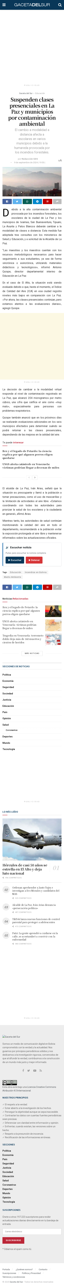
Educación (40, 93)
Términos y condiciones (13, 1277)
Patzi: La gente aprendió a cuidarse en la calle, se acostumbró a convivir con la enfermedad (35, 936)
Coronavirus (12, 730)
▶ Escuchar (14, 560)
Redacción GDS (30, 159)
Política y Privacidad (31, 1273)
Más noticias (32, 653)
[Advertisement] (32, 45)
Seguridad (8, 687)
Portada (6, 1269)
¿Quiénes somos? (24, 1269)
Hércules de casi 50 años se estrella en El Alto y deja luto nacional (24, 869)
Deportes (7, 736)
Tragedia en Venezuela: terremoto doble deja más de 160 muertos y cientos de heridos (22, 639)
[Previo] (29, 477)
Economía (7, 681)
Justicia (6, 699)
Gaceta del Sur (25, 93)
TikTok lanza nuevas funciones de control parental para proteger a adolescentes (36, 920)
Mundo (6, 743)
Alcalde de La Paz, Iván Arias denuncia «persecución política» (34, 906)
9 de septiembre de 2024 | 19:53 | (29, 162)
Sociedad (7, 693)
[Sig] (34, 477)
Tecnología (8, 749)
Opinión (6, 718)
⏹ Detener (34, 560)
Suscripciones (9, 1273)
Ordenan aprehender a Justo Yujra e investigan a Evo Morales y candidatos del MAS (35, 891)
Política (6, 674)
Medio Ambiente (12, 577)
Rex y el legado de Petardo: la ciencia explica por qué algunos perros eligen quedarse (27, 454)
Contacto (43, 1269)
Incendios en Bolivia (36, 572)
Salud (5, 724)
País (4, 712)
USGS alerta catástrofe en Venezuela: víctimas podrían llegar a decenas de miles (30, 465)
